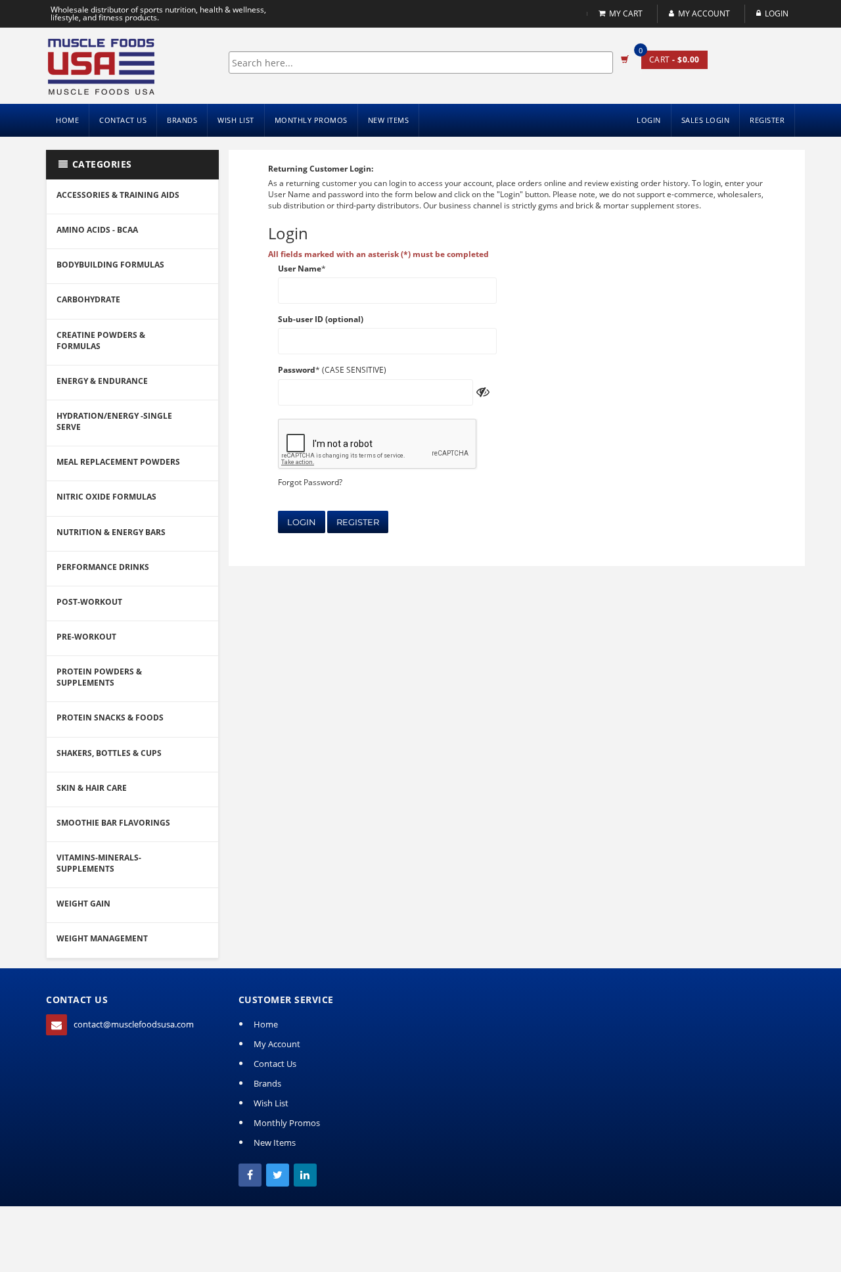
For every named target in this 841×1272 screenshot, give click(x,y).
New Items (388, 120)
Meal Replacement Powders (118, 461)
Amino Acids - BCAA (97, 229)
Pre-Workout (86, 636)
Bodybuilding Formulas (110, 264)
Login (301, 522)
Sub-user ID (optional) (320, 319)
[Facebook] (250, 1175)
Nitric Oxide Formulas (106, 496)
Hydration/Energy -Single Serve (114, 421)
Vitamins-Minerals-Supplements (99, 863)
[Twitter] (277, 1175)
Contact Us (123, 120)
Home (67, 120)
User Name (299, 268)
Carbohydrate (88, 299)
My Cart (626, 13)
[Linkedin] (305, 1175)
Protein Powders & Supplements (99, 677)
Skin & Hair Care (92, 787)
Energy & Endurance (102, 381)
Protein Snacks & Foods (110, 717)
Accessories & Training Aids (118, 194)
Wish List (235, 120)
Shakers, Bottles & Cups (109, 753)
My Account (704, 13)
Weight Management (102, 938)
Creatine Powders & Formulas (101, 340)
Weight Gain (83, 903)
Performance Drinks (103, 567)
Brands (182, 120)
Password (296, 369)
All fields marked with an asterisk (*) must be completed (378, 254)
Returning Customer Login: (320, 168)
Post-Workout (89, 601)
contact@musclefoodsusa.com (134, 1024)
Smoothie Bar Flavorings (113, 822)
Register (357, 522)
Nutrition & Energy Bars (111, 532)
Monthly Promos (311, 120)
